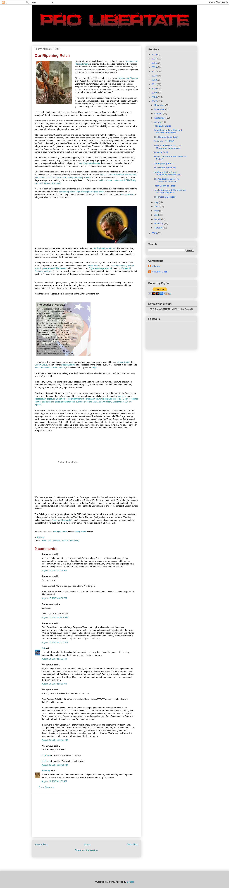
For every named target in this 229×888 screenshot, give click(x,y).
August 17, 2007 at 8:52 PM (54, 598)
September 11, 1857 (164, 141)
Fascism (56, 541)
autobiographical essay (89, 163)
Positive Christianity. (62, 520)
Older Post (132, 844)
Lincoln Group (41, 365)
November (159, 109)
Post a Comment (46, 787)
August (158, 122)
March (157, 219)
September (160, 118)
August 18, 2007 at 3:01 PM (54, 659)
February (159, 223)
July (156, 202)
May (156, 210)
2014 (154, 71)
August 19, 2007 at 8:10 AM (54, 684)
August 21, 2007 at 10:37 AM (55, 740)
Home (87, 844)
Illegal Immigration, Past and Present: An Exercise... (168, 131)
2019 (154, 54)
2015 (154, 67)
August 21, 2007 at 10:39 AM (55, 765)
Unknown (156, 266)
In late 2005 (92, 265)
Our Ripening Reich (163, 163)
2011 (154, 84)
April (156, 215)
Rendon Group (123, 362)
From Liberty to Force (164, 185)
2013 (154, 75)
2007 (154, 101)
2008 (154, 97)
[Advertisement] (86, 815)
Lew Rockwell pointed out (104, 248)
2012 (154, 80)
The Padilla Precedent (165, 167)
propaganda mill (68, 365)
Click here (46, 755)
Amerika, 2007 (161, 152)
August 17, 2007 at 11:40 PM (55, 642)
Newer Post (41, 844)
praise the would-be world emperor (50, 367)
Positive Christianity (70, 541)
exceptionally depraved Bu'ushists (50, 399)
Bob (43, 648)
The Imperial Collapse (164, 197)
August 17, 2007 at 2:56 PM (54, 570)
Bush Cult (46, 541)
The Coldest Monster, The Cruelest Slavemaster (166, 180)
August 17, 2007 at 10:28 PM (55, 617)
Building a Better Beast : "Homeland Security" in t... (168, 173)
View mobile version (86, 850)
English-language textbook (100, 268)
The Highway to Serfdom (166, 137)
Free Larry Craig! (162, 126)
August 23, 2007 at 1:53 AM (54, 781)
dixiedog (46, 771)
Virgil (94, 367)
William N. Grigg (159, 271)
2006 (154, 233)
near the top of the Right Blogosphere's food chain (81, 192)
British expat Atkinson (128, 78)
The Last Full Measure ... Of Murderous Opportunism (167, 146)
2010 (154, 88)
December (159, 105)
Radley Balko (127, 194)
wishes (121, 396)
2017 (154, 58)
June (157, 206)
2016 (154, 63)
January (158, 227)
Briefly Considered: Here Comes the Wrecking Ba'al (170, 191)
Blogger (130, 882)
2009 (154, 92)
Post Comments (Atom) (92, 863)
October (158, 113)
